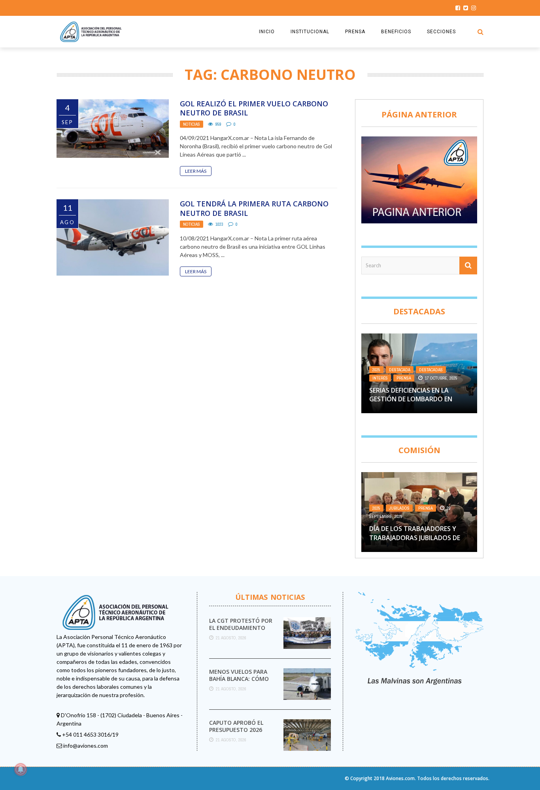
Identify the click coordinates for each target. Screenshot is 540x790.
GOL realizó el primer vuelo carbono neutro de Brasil (254, 108)
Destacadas (431, 369)
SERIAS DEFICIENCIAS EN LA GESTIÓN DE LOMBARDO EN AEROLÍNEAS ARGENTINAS (410, 399)
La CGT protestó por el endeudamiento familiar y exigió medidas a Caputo (240, 631)
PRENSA (355, 31)
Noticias (191, 124)
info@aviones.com (85, 745)
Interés (380, 378)
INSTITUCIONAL (310, 31)
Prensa (404, 378)
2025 (376, 369)
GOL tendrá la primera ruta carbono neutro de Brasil (254, 208)
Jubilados (399, 508)
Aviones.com (400, 778)
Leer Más (195, 171)
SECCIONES (441, 31)
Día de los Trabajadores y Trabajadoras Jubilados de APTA (414, 537)
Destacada (399, 369)
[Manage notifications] (20, 769)
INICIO (267, 31)
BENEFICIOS (396, 31)
